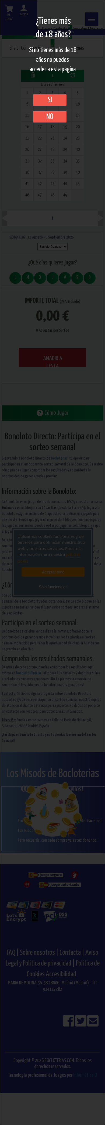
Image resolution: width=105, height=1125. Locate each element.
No (49, 117)
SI (50, 100)
